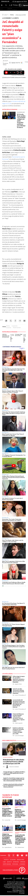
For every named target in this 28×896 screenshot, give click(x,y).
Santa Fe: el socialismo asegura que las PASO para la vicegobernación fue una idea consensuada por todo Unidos (13, 779)
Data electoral (12, 9)
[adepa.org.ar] (18, 878)
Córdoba (22, 861)
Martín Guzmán (17, 327)
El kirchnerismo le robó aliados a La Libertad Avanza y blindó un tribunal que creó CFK (13, 761)
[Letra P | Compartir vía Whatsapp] (6, 320)
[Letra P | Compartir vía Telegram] (20, 320)
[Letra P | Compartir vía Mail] (24, 320)
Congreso (22, 864)
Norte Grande (7, 864)
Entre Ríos (16, 861)
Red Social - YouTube (22, 855)
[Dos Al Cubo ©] (7, 878)
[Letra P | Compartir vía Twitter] (10, 320)
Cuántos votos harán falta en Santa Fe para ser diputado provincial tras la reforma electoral (13, 786)
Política (12, 14)
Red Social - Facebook (13, 855)
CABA (4, 861)
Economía (8, 327)
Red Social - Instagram (18, 855)
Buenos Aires (20, 859)
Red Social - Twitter (9, 855)
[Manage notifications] (24, 887)
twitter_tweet (6, 137)
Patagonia (15, 864)
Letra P (6, 14)
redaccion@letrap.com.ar (18, 890)
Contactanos (3, 855)
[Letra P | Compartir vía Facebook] (15, 320)
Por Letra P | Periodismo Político (5, 62)
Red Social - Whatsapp (26, 855)
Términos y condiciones (12, 891)
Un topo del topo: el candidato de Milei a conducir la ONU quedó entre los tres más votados (14, 773)
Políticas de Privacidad (21, 892)
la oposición (14, 326)
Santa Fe (9, 861)
